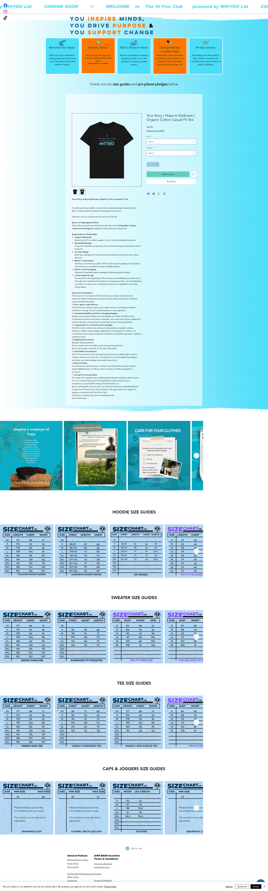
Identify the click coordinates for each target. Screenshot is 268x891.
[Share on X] (164, 194)
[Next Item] (262, 456)
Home (75, 104)
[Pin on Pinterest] (153, 194)
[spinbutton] (152, 165)
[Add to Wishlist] (193, 175)
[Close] (264, 886)
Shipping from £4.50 (155, 131)
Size (149, 137)
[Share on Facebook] (148, 194)
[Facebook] (5, 5)
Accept (256, 886)
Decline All (242, 886)
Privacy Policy (110, 886)
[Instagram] (5, 11)
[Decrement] (148, 165)
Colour (150, 148)
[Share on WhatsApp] (159, 194)
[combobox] (171, 142)
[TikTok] (5, 18)
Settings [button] (229, 886)
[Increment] (157, 165)
